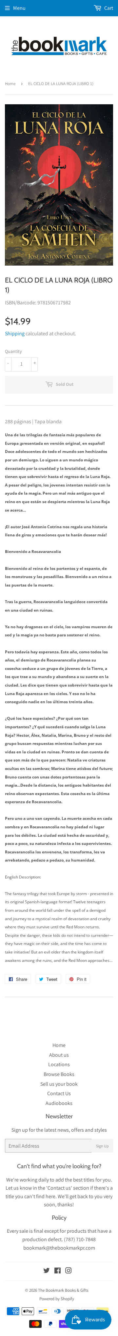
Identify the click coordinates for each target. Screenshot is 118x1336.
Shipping (15, 333)
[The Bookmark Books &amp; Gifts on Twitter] (46, 1271)
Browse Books (59, 1074)
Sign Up (102, 1145)
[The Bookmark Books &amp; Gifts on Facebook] (57, 1271)
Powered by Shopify (56, 1298)
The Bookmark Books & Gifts (63, 1290)
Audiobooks (59, 1103)
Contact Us (59, 1093)
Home (10, 83)
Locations (59, 1064)
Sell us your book (59, 1084)
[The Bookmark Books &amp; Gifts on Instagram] (68, 1271)
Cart (108, 8)
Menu (19, 8)
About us (59, 1055)
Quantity (13, 351)
